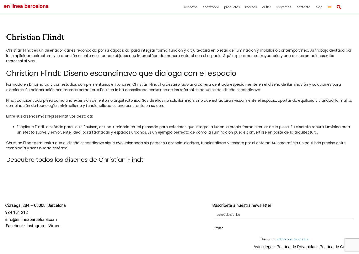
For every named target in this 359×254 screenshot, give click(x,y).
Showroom (211, 7)
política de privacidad (292, 239)
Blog (319, 7)
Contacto (303, 7)
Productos (232, 7)
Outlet (266, 7)
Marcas (251, 7)
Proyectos (283, 7)
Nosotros (191, 7)
